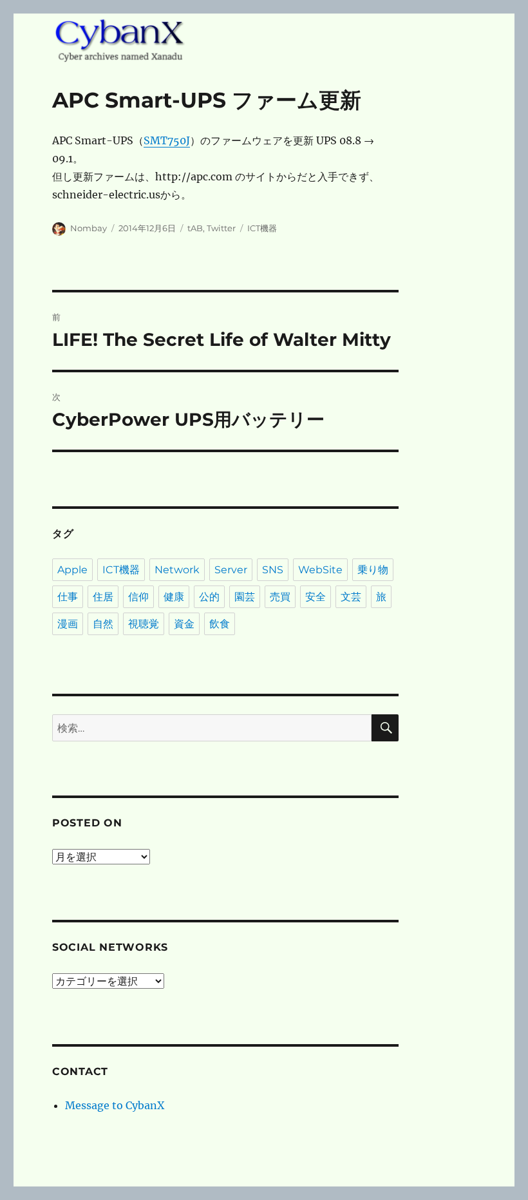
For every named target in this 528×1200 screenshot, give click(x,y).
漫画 (67, 624)
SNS (272, 570)
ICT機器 (262, 228)
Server (230, 570)
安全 (315, 597)
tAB (195, 228)
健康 (174, 597)
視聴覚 (143, 624)
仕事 (67, 597)
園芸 (244, 597)
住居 (103, 597)
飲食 (219, 624)
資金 (184, 624)
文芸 (351, 597)
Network (177, 570)
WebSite (320, 570)
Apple (72, 570)
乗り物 (372, 570)
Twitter (221, 228)
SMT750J (167, 140)
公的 (209, 597)
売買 (280, 597)
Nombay (88, 228)
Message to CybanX (114, 1105)
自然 (103, 624)
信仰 (138, 597)
